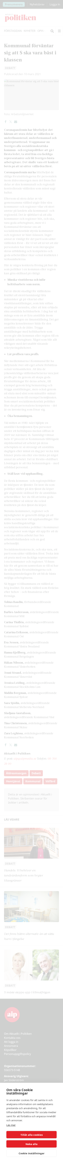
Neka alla (31, 1144)
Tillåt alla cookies (31, 1134)
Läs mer (11, 1125)
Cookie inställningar (32, 1153)
